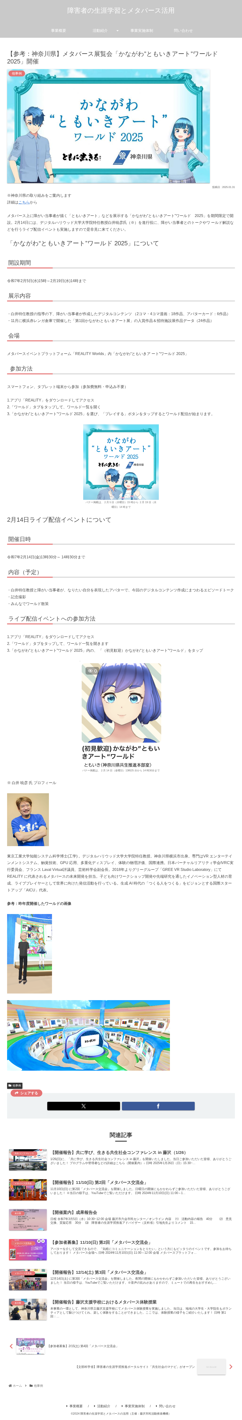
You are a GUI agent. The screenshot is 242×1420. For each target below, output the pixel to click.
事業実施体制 (135, 1406)
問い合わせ (167, 1406)
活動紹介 (103, 1406)
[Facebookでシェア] (158, 1106)
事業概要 (76, 1406)
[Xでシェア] (83, 1106)
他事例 (17, 1085)
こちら (24, 202)
